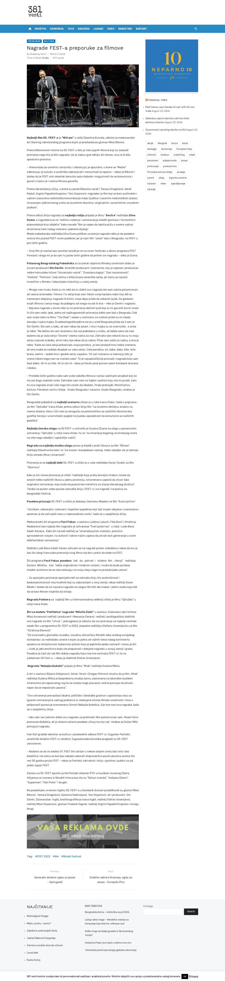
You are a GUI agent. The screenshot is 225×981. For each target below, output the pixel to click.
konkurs (165, 154)
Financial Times (158, 100)
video (163, 183)
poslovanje (153, 166)
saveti (150, 177)
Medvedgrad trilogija (37, 916)
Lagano (98, 28)
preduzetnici (170, 166)
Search (191, 911)
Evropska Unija (184, 149)
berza (174, 143)
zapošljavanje (178, 183)
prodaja (181, 172)
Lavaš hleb (32, 952)
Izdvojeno (34, 41)
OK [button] (184, 976)
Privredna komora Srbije (159, 172)
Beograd (162, 143)
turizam (151, 183)
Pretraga (148, 906)
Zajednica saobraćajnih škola (42, 930)
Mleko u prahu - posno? (39, 923)
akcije (150, 143)
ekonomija (166, 149)
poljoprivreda (170, 160)
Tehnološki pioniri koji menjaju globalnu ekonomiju (111, 950)
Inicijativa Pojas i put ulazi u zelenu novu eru (108, 942)
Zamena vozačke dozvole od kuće (45, 945)
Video (110, 28)
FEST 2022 (43, 856)
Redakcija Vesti (38, 54)
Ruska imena (33, 960)
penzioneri (152, 160)
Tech (71, 28)
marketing (179, 154)
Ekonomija (57, 28)
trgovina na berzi (178, 177)
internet (151, 154)
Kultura (49, 41)
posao (184, 160)
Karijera (84, 28)
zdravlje (151, 189)
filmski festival (72, 856)
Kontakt (141, 28)
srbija (161, 177)
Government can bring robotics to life (165, 129)
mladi (192, 154)
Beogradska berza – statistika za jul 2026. (107, 912)
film (57, 856)
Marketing (125, 28)
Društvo (40, 28)
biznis (185, 143)
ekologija (151, 149)
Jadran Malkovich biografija (41, 938)
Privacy (193, 976)
